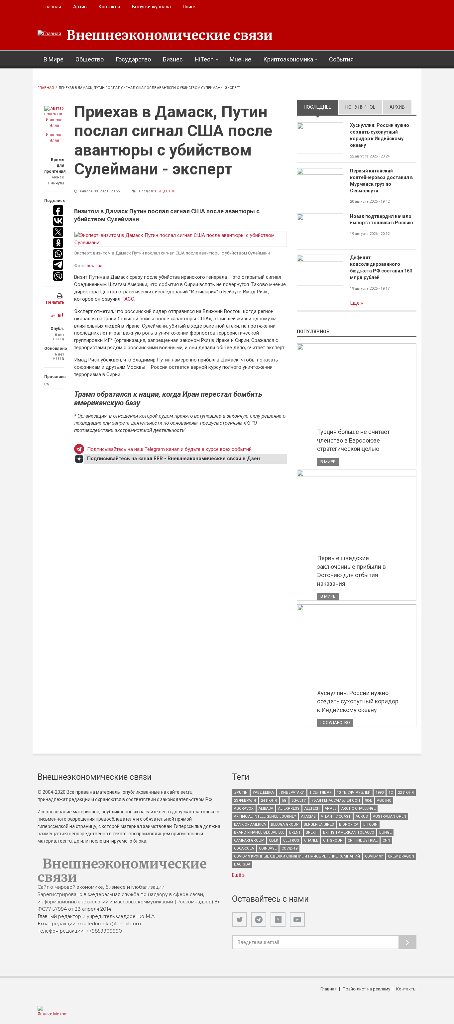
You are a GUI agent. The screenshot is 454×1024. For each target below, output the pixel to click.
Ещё (355, 303)
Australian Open (389, 816)
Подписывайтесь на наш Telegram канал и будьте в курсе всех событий (169, 449)
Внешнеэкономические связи (169, 35)
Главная (52, 6)
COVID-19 (289, 848)
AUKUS (362, 816)
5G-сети (298, 800)
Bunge (385, 832)
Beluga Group (285, 824)
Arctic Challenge (358, 808)
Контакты (109, 6)
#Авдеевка (263, 792)
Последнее (321, 107)
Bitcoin (370, 824)
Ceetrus (291, 840)
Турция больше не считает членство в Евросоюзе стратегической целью (353, 440)
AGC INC (384, 800)
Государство (133, 59)
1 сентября (320, 792)
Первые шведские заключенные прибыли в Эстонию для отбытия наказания (351, 571)
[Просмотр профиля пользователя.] (54, 117)
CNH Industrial (363, 840)
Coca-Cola (244, 848)
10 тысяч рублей (354, 792)
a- (53, 315)
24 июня (269, 800)
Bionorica (348, 824)
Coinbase (268, 848)
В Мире (53, 59)
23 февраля (245, 800)
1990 (380, 792)
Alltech (312, 808)
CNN (386, 840)
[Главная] (49, 34)
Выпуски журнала (151, 6)
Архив (80, 6)
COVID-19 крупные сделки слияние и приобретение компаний (297, 856)
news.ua (94, 265)
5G (284, 800)
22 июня (406, 792)
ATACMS (308, 816)
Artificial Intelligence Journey (265, 816)
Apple (330, 808)
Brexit (312, 832)
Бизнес (173, 59)
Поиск (189, 6)
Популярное (360, 107)
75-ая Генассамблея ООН (335, 800)
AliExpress (288, 808)
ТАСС (128, 299)
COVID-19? (374, 856)
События (341, 59)
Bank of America (250, 824)
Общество (89, 59)
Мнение (240, 59)
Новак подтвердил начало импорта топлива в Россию (381, 220)
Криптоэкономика (288, 59)
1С (391, 792)
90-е (368, 800)
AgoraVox (244, 808)
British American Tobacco (348, 832)
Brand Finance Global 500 (259, 832)
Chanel (311, 840)
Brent (295, 832)
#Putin (241, 792)
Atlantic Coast (336, 816)
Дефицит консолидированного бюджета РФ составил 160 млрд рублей (381, 267)
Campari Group (249, 840)
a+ (60, 314)
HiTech (204, 59)
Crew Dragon (401, 856)
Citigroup (333, 840)
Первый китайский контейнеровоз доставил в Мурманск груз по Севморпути (381, 180)
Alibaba (266, 808)
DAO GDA (242, 864)
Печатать (55, 302)
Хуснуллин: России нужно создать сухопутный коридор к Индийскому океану (379, 135)
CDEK (273, 840)
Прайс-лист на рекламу (366, 989)
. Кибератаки (291, 792)
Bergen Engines (319, 824)
